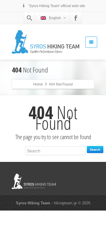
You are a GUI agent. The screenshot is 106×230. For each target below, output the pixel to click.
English (55, 18)
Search (95, 149)
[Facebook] (76, 18)
